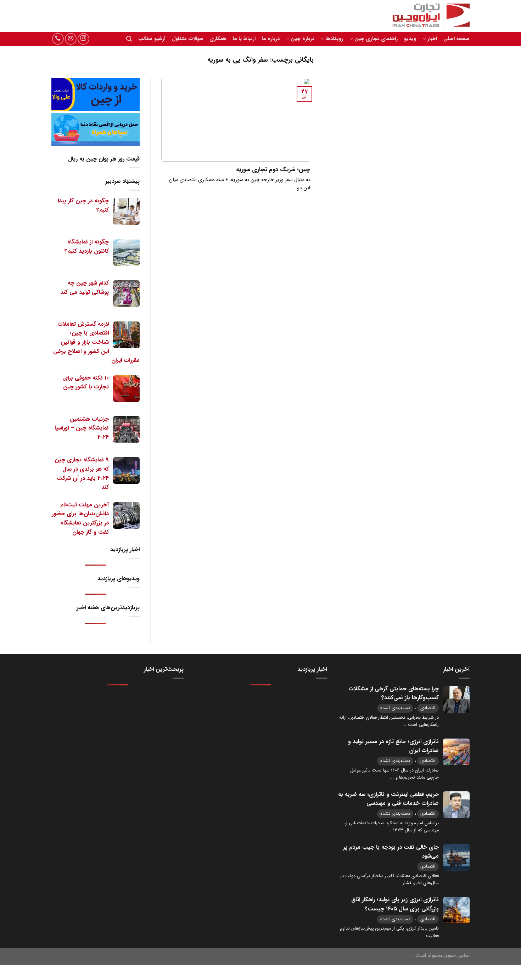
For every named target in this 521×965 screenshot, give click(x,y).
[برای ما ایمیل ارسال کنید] (71, 39)
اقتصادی (428, 708)
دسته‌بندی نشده (395, 708)
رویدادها (334, 39)
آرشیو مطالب (151, 39)
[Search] (129, 39)
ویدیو (410, 39)
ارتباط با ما (244, 39)
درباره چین (302, 39)
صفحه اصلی (456, 39)
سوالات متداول (187, 39)
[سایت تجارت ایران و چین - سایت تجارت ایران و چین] (427, 16)
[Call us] (58, 39)
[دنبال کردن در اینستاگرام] (83, 39)
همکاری (217, 39)
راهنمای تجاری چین (376, 39)
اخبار (432, 39)
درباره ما (271, 39)
